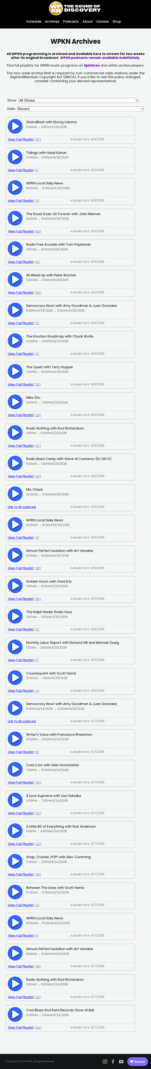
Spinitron (92, 65)
